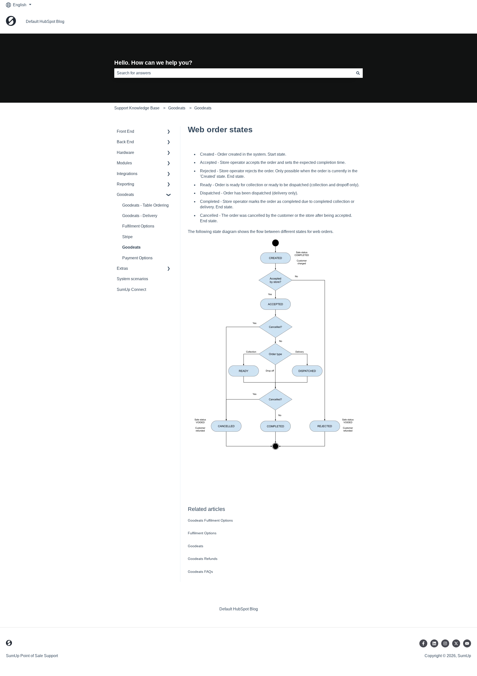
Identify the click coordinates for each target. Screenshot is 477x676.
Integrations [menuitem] (127, 174)
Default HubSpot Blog (45, 21)
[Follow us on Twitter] (456, 643)
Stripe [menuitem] (127, 237)
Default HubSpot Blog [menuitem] (238, 609)
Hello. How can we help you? (153, 62)
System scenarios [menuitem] (132, 279)
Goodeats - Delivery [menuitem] (139, 216)
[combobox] (233, 73)
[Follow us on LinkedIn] (434, 643)
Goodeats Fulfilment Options (210, 520)
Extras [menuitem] (122, 268)
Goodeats (176, 108)
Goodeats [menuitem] (125, 194)
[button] (169, 132)
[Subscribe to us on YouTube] (467, 643)
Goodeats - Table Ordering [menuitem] (145, 205)
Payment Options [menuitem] (137, 258)
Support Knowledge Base (136, 108)
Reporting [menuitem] (125, 184)
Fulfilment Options (202, 533)
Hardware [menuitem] (125, 152)
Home (460, 21)
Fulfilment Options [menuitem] (138, 226)
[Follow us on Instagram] (445, 643)
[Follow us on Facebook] (423, 643)
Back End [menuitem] (125, 142)
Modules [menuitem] (124, 163)
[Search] (358, 73)
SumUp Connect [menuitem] (131, 289)
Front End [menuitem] (125, 131)
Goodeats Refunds (202, 559)
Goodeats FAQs (200, 572)
